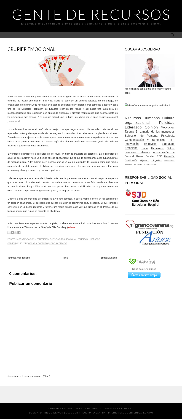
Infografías (156, 160)
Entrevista (150, 143)
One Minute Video (140, 165)
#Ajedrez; (144, 160)
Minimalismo (157, 148)
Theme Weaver (53, 413)
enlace (71, 227)
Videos (171, 148)
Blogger (127, 409)
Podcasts (152, 165)
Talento (129, 131)
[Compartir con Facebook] (19, 232)
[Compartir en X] (16, 232)
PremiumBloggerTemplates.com (130, 413)
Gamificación (131, 160)
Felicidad (83, 239)
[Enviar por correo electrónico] (9, 232)
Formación (169, 156)
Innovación (132, 143)
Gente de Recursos (91, 14)
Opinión (11, 243)
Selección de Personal (141, 135)
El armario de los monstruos (155, 131)
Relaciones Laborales (137, 152)
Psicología (168, 135)
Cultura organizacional (63, 239)
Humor (144, 148)
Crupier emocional (31, 49)
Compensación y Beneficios (33, 239)
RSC (159, 156)
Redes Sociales (145, 156)
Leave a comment (58, 243)
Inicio (65, 257)
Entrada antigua (109, 257)
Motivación (168, 127)
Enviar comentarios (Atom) (36, 376)
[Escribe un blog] (12, 232)
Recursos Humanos (142, 118)
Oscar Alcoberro (38, 243)
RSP (171, 139)
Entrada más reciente (19, 257)
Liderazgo (94, 239)
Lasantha (99, 413)
